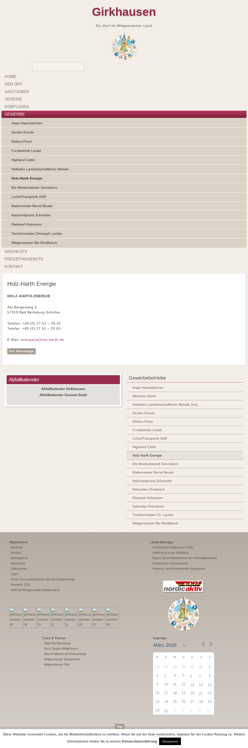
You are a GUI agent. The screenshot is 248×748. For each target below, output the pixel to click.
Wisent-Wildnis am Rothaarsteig (65, 654)
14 (201, 685)
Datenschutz (19, 568)
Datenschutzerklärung (139, 741)
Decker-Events (22, 132)
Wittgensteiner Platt (57, 664)
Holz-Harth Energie (26, 178)
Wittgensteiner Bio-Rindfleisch (34, 243)
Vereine (13, 99)
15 (209, 685)
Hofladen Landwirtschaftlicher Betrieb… (41, 169)
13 (192, 685)
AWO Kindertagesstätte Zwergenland (35, 590)
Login (14, 574)
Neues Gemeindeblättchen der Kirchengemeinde (184, 558)
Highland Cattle (23, 160)
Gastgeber (17, 92)
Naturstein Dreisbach (148, 489)
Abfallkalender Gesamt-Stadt (63, 395)
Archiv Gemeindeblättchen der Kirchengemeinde (43, 579)
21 (201, 694)
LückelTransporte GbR (28, 197)
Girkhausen (124, 11)
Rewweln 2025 (21, 584)
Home (10, 77)
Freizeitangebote (24, 259)
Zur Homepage (21, 351)
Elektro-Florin (21, 141)
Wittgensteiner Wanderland (62, 659)
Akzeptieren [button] (170, 741)
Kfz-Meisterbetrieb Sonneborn (34, 187)
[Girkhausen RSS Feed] (239, 722)
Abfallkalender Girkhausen (63, 389)
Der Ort (13, 84)
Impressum (18, 563)
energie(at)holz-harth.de (42, 340)
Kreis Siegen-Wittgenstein (61, 648)
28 (201, 667)
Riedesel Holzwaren (26, 224)
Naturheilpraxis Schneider (31, 215)
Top (119, 726)
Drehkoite (16, 251)
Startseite (17, 547)
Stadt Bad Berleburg (57, 643)
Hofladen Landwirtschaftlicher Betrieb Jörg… (166, 404)
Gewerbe (15, 114)
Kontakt (14, 267)
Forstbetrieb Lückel (26, 151)
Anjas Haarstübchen (26, 123)
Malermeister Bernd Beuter (32, 206)
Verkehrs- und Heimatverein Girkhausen (178, 568)
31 (166, 711)
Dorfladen (17, 107)
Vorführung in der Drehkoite (170, 552)
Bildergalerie (19, 558)
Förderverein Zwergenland (169, 563)
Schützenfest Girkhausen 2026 (172, 547)
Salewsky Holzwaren (148, 506)
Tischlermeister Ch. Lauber (153, 515)
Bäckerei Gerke (144, 396)
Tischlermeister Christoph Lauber (36, 233)
